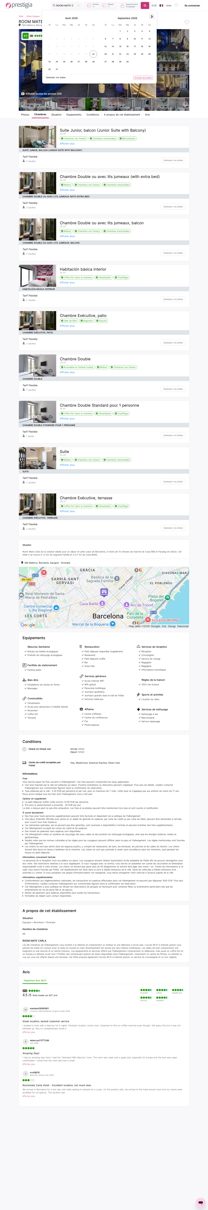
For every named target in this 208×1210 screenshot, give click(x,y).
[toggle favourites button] (176, 5)
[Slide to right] (185, 104)
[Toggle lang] (161, 5)
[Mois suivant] (151, 16)
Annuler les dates (143, 77)
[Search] (145, 5)
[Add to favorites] (186, 22)
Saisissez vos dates (173, 160)
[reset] (78, 5)
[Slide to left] (22, 104)
